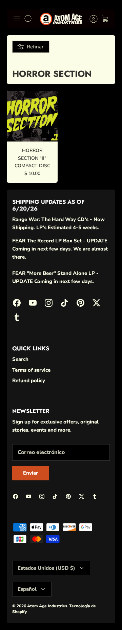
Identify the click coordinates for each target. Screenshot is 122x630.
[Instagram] (49, 303)
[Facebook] (17, 303)
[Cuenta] (90, 19)
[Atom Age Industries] (61, 19)
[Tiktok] (65, 303)
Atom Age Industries (47, 606)
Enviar (30, 473)
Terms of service (31, 370)
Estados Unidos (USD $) (46, 568)
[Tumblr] (17, 317)
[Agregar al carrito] (48, 132)
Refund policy (28, 380)
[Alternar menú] (16, 19)
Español (27, 589)
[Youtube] (33, 303)
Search (20, 359)
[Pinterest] (80, 303)
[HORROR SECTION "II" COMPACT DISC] (32, 116)
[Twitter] (96, 303)
